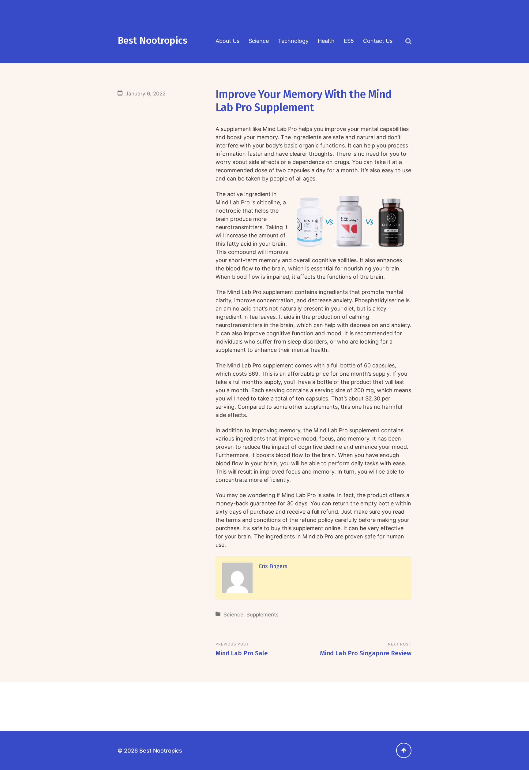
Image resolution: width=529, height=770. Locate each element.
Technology (293, 41)
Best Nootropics (152, 40)
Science (259, 41)
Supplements (262, 614)
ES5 (349, 41)
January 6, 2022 (146, 93)
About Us (227, 41)
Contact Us (377, 41)
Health (326, 41)
